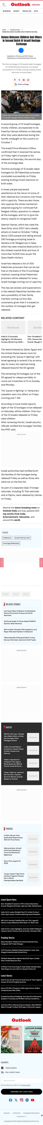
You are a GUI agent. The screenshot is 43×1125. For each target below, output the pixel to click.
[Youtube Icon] (32, 1100)
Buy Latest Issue (13, 1072)
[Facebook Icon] (10, 1100)
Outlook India (10, 510)
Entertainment (10, 517)
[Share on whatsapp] (28, 80)
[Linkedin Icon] (27, 1100)
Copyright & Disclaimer (31, 1113)
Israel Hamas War (22, 538)
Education (24, 517)
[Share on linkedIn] (24, 80)
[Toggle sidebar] (6, 4)
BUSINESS (7, 11)
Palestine (7, 538)
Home (4, 30)
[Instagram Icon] (21, 1100)
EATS (36, 11)
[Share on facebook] (15, 80)
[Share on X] (19, 80)
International (15, 30)
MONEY (16, 11)
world (17, 520)
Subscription (11, 1068)
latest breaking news (26, 507)
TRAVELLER (26, 11)
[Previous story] (1, 562)
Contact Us (17, 1113)
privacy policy (25, 1085)
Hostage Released (11, 543)
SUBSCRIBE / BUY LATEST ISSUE (22, 1092)
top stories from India (14, 513)
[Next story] (41, 562)
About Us (7, 1113)
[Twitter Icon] (16, 1100)
